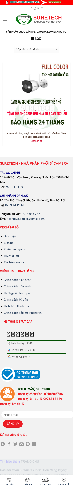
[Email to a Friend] (21, 444)
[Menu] (5, 19)
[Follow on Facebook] (31, 8)
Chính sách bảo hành (17, 286)
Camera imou (9, 470)
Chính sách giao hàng (17, 280)
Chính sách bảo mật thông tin (23, 313)
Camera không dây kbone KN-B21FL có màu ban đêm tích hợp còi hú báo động (36, 135)
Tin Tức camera (14, 262)
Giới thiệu (10, 236)
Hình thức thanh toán (17, 306)
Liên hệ (8, 243)
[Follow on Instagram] (35, 8)
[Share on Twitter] (15, 444)
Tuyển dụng (11, 256)
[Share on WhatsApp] (3, 444)
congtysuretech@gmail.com (26, 219)
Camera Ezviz (31, 470)
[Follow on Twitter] (38, 8)
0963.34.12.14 (14, 205)
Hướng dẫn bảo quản (17, 293)
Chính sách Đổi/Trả (16, 299)
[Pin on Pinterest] (28, 444)
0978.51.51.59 (13, 187)
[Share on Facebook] (9, 444)
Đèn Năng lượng (55, 470)
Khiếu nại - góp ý (15, 249)
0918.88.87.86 (31, 214)
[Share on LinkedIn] (34, 444)
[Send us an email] (42, 8)
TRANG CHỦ (30, 461)
